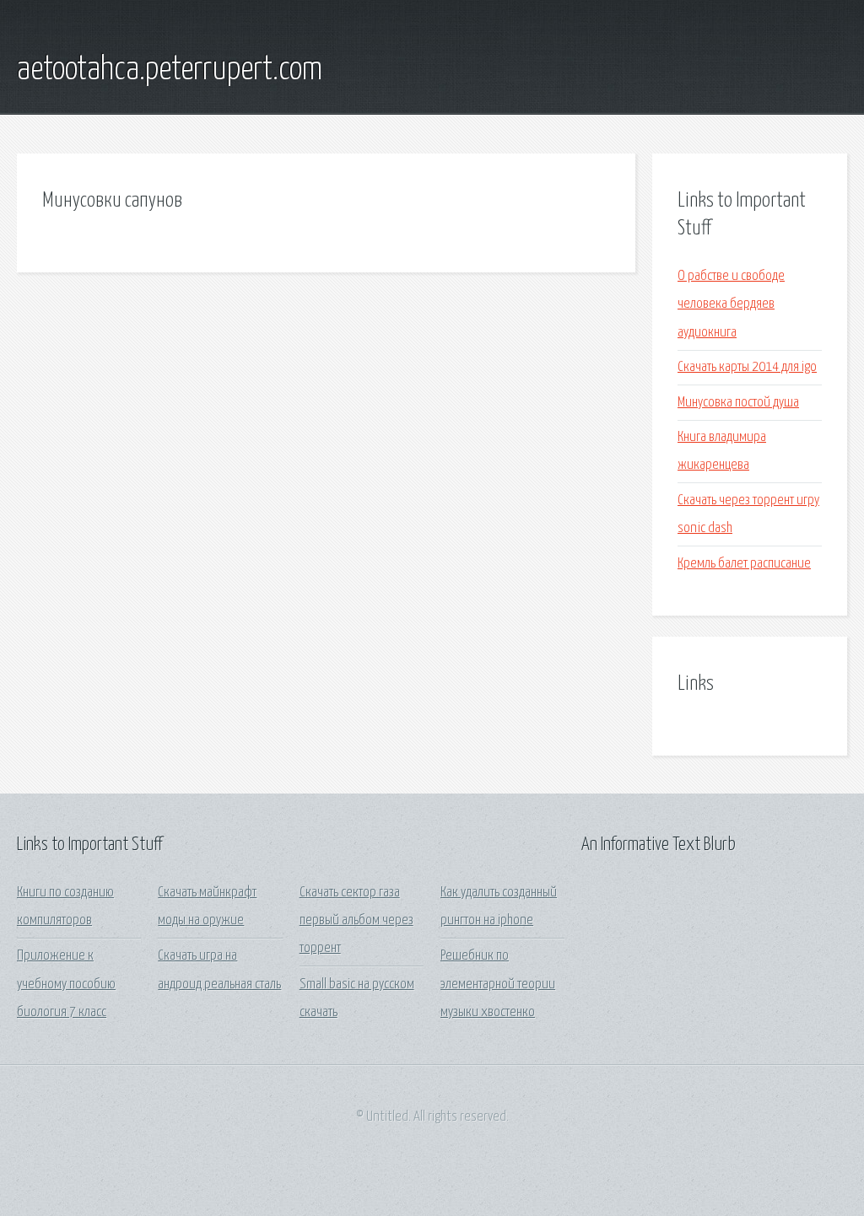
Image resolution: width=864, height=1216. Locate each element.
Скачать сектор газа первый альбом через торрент (356, 920)
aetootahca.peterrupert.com (169, 70)
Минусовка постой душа (738, 402)
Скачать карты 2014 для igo (747, 367)
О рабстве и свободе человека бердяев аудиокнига (731, 304)
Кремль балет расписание (744, 564)
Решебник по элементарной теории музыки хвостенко (497, 984)
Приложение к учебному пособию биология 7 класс (66, 984)
